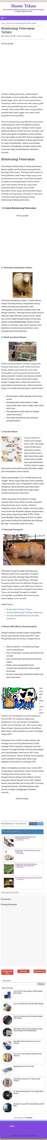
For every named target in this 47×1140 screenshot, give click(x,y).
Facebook (33, 824)
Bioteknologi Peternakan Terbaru (18, 30)
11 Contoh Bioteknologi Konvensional (28, 878)
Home (3, 23)
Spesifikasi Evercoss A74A (23, 1066)
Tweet (40, 824)
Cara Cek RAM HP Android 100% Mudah (28, 1004)
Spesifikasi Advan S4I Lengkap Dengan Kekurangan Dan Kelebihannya (28, 1030)
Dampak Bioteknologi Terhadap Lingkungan (25, 612)
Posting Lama (40, 971)
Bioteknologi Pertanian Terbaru (19, 609)
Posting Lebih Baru (7, 972)
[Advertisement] (23, 69)
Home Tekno (23, 5)
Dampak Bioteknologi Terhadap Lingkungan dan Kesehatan (26, 864)
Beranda (23, 971)
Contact (31, 1135)
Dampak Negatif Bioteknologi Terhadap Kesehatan (25, 837)
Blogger (29, 1118)
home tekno (6, 892)
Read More (20, 840)
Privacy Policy (19, 1135)
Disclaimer (26, 1135)
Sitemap (12, 1135)
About (35, 1135)
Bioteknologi (10, 23)
